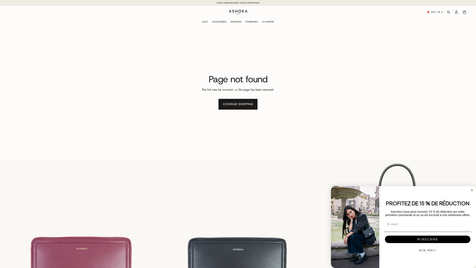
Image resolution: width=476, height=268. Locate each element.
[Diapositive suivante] (153, 238)
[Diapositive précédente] (5, 238)
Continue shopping (238, 104)
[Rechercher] (448, 12)
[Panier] (464, 12)
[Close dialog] (472, 190)
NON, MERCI (427, 250)
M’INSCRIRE (427, 239)
